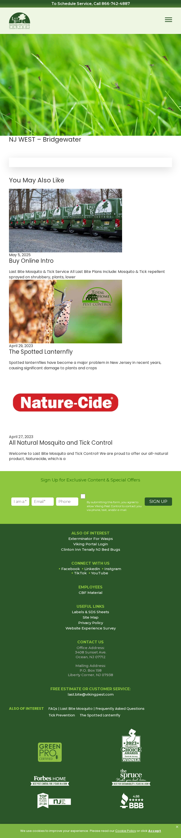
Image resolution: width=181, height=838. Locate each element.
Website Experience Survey (91, 628)
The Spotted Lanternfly (100, 715)
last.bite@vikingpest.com (91, 694)
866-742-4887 (116, 3)
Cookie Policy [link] (125, 831)
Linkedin (92, 569)
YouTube (99, 573)
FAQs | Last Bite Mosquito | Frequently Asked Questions (96, 708)
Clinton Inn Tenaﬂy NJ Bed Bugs (90, 549)
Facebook (70, 569)
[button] (177, 827)
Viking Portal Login (90, 544)
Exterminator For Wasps (90, 539)
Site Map (91, 617)
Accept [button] (154, 831)
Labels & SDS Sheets (90, 612)
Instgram (112, 569)
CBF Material (91, 592)
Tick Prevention (62, 715)
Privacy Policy (90, 623)
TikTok (80, 573)
